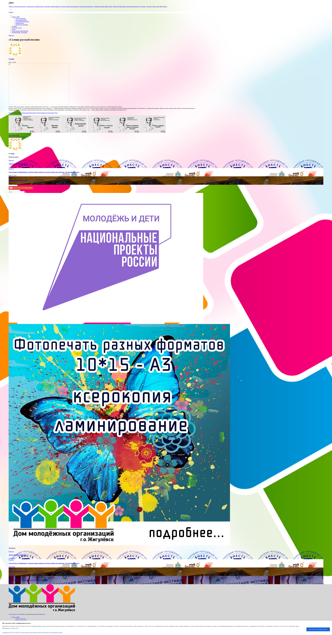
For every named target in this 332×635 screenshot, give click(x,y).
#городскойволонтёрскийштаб (46, 113)
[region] (166, 628)
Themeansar (41, 614)
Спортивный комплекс (22, 21)
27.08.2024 (12, 558)
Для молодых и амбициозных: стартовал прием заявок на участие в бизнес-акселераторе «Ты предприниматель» (44, 172)
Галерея (14, 26)
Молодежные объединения (20, 31)
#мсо (56, 113)
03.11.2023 (12, 583)
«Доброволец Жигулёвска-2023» (19, 180)
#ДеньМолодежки (14, 135)
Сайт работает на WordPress (17, 614)
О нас (13, 29)
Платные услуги (17, 28)
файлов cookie (41, 626)
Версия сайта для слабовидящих (22, 187)
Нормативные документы (19, 32)
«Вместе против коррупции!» (18, 163)
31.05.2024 (12, 566)
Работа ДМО (16, 17)
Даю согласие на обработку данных (318, 629)
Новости (11, 35)
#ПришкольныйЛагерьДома (17, 137)
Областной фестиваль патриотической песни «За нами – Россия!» (29, 580)
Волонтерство (20, 23)
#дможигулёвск (13, 113)
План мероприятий (21, 20)
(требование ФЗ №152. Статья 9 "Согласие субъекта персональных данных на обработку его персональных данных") (32, 632)
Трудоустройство (21, 18)
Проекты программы (22, 24)
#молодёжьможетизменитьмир (27, 113)
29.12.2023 (12, 575)
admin (12, 59)
